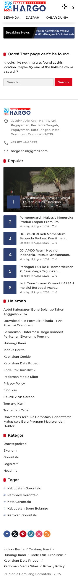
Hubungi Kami (14, 343)
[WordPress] (31, 534)
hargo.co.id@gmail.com (29, 151)
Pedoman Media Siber (20, 377)
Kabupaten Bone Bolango (27, 508)
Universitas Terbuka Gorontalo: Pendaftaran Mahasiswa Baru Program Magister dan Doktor (37, 421)
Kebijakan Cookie (17, 357)
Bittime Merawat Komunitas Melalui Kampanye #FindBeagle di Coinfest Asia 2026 (43, 32)
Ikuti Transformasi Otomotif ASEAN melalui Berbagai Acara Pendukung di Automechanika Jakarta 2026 (47, 285)
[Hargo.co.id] (24, 6)
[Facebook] (6, 534)
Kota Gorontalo (19, 502)
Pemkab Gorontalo (22, 515)
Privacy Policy (14, 383)
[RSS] (47, 534)
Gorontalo (11, 457)
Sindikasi (10, 390)
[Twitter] (14, 534)
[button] (64, 6)
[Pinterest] (23, 534)
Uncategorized (15, 444)
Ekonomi (10, 450)
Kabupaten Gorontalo (24, 488)
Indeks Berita (13, 350)
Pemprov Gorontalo (22, 495)
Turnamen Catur (16, 410)
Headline (10, 471)
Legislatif (10, 464)
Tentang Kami (14, 403)
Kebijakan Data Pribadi (21, 363)
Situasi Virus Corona (18, 397)
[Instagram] (39, 534)
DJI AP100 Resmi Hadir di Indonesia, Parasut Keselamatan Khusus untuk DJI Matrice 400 (44, 252)
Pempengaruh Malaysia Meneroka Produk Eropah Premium (46, 220)
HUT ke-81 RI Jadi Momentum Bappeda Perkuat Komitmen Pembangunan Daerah (42, 236)
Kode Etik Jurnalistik (19, 370)
